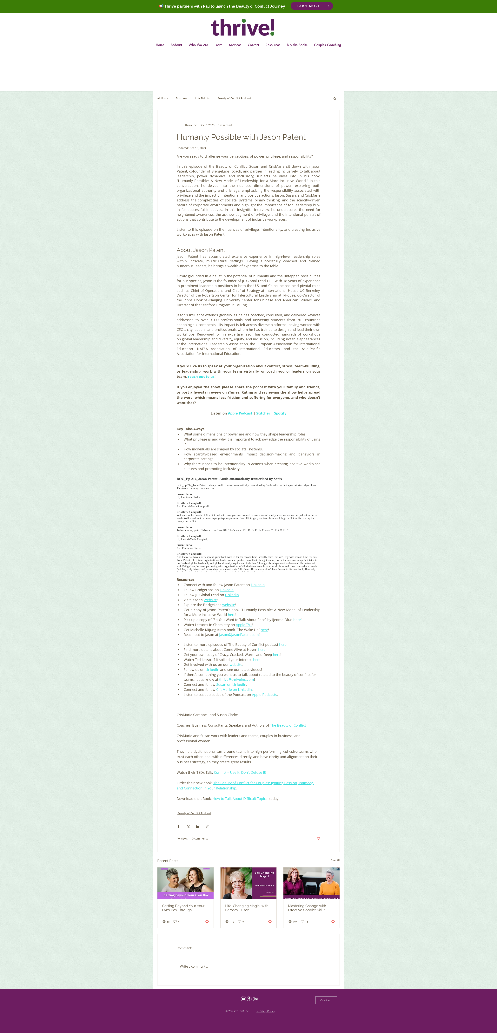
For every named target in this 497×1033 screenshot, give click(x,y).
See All (335, 860)
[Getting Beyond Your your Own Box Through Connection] (185, 883)
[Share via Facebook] (178, 826)
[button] (335, 98)
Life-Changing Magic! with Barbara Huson (246, 908)
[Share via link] (207, 826)
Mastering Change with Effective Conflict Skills (307, 908)
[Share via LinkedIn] (197, 826)
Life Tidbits (202, 98)
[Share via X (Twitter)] (188, 826)
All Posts (162, 98)
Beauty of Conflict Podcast (234, 98)
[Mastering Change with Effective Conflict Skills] (311, 883)
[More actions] (318, 125)
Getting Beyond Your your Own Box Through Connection (183, 908)
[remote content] (248, 523)
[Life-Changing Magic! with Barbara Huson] (249, 883)
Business (182, 98)
